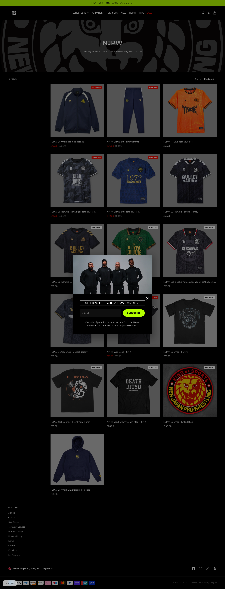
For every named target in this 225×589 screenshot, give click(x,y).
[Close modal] (147, 298)
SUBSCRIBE (134, 313)
